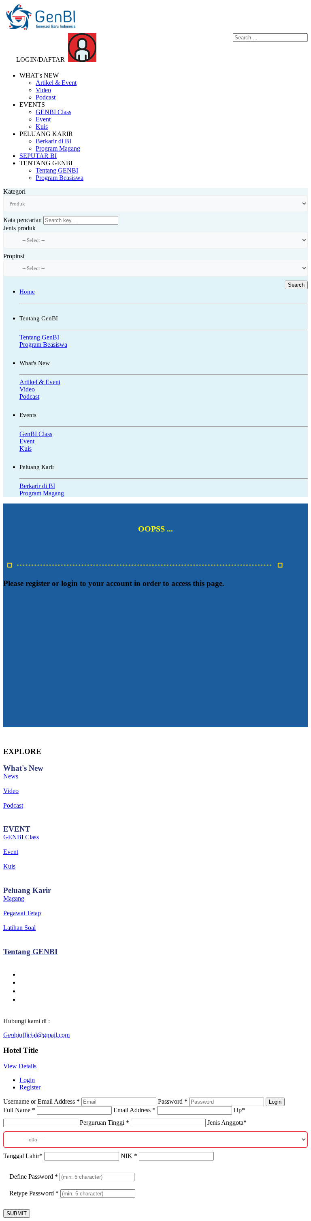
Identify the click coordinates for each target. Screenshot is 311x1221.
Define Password (33, 1176)
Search (296, 285)
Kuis (42, 126)
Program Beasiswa (59, 177)
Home (27, 291)
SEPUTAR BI (38, 155)
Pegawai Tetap (22, 913)
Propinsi (13, 256)
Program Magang (58, 148)
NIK (129, 1155)
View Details (19, 1066)
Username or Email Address (41, 1101)
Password (172, 1101)
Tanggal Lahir (23, 1155)
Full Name (19, 1109)
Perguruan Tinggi (104, 1122)
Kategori (14, 191)
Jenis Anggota (227, 1122)
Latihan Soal (19, 927)
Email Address (134, 1109)
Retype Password (34, 1193)
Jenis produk (19, 228)
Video (43, 89)
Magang (13, 898)
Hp (239, 1109)
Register (29, 1087)
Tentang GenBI (39, 337)
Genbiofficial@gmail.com (36, 1034)
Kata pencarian (22, 219)
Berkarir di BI (53, 141)
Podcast (45, 97)
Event (43, 119)
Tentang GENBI (57, 170)
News (10, 776)
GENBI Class (53, 111)
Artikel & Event (56, 82)
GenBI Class (35, 433)
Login (27, 1079)
